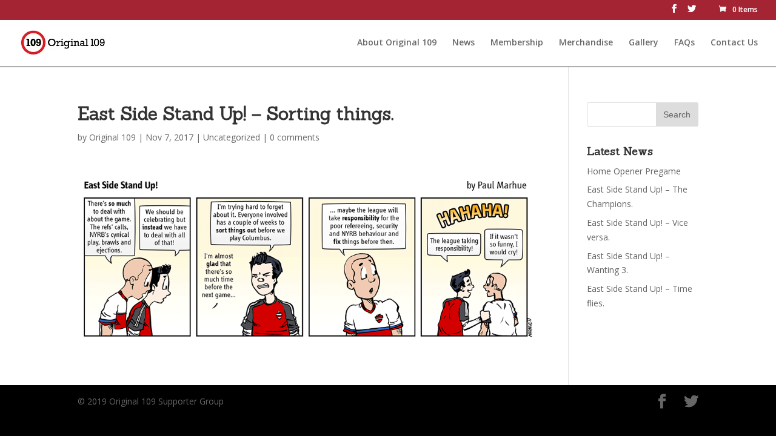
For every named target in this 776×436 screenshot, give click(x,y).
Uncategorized (231, 137)
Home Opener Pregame (634, 171)
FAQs (684, 43)
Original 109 (112, 137)
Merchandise (586, 43)
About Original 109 (396, 43)
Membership (516, 43)
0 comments (294, 137)
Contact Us (734, 43)
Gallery (643, 43)
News (463, 43)
